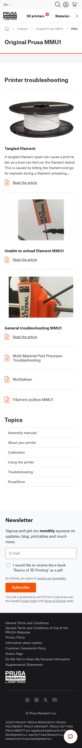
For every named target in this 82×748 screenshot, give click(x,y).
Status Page (14, 653)
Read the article (25, 182)
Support (22, 29)
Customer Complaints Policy (25, 648)
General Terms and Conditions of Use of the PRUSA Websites (36, 630)
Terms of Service (55, 601)
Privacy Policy (29, 601)
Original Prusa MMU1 (49, 29)
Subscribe (21, 587)
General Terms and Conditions (27, 623)
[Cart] (74, 4)
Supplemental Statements (24, 664)
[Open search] (58, 4)
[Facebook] (27, 700)
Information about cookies (23, 643)
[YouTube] (54, 700)
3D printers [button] (37, 15)
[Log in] (65, 4)
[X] (45, 700)
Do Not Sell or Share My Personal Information (37, 659)
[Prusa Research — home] (10, 16)
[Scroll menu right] (77, 16)
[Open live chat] (70, 736)
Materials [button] (62, 16)
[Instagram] (36, 700)
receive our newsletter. (51, 578)
